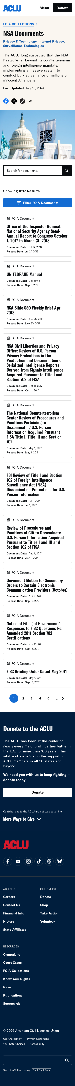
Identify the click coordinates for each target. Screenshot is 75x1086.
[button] (22, 101)
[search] (67, 1060)
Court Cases (12, 962)
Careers (9, 897)
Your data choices (14, 1043)
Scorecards (11, 1003)
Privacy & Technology (20, 41)
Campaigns (11, 954)
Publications (12, 995)
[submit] (66, 170)
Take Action (49, 913)
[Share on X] (14, 102)
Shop (44, 905)
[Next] (64, 698)
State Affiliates (14, 929)
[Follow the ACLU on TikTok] (38, 861)
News (7, 987)
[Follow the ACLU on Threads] (49, 861)
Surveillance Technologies (23, 46)
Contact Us (11, 905)
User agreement (12, 1038)
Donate (62, 8)
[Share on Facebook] (6, 102)
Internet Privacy (51, 41)
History (8, 921)
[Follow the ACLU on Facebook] (7, 861)
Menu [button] (44, 8)
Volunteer (47, 921)
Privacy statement (38, 1038)
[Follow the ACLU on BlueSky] (59, 861)
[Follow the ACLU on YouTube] (18, 861)
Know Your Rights (16, 979)
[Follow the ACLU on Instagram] (28, 861)
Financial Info (13, 913)
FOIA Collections (18, 24)
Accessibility (37, 1043)
